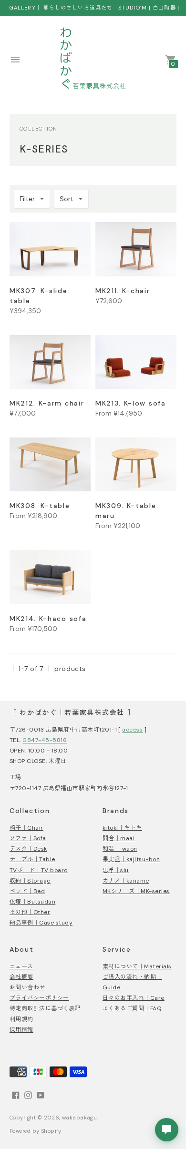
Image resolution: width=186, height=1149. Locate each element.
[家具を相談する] (166, 1129)
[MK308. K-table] (50, 464)
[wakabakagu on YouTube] (40, 1094)
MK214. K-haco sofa (48, 618)
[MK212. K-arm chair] (50, 362)
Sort (66, 198)
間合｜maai (118, 838)
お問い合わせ (27, 987)
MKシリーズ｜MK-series (136, 891)
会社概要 (21, 977)
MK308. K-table (40, 505)
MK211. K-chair (122, 290)
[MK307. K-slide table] (50, 249)
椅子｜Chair (26, 828)
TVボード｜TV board (39, 870)
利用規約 (21, 1019)
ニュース (21, 966)
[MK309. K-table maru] (135, 464)
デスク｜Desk (28, 849)
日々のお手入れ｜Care (134, 998)
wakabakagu (79, 1117)
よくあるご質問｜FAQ (132, 1008)
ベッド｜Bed (27, 891)
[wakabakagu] (93, 59)
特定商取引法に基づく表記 (45, 1008)
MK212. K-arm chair (47, 403)
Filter (27, 198)
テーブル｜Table (32, 859)
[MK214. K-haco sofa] (50, 577)
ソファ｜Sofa (28, 838)
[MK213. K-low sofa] (135, 362)
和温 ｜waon (120, 849)
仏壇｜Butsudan (32, 901)
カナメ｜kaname (126, 881)
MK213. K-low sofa (130, 403)
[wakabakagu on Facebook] (16, 1094)
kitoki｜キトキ (122, 828)
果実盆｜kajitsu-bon (131, 859)
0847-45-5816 (44, 740)
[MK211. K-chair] (135, 249)
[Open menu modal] (15, 59)
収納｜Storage (30, 881)
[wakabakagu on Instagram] (28, 1094)
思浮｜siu (116, 870)
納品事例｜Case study (41, 922)
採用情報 (21, 1030)
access (132, 729)
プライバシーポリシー (39, 998)
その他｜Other (30, 912)
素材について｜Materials (137, 966)
